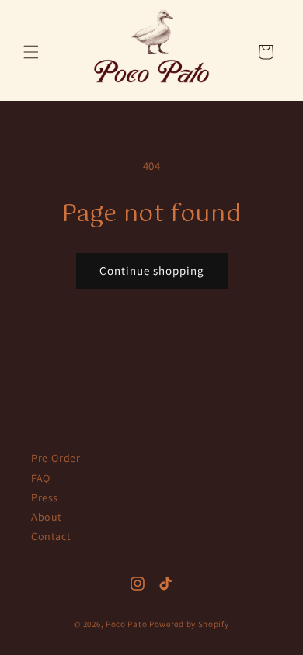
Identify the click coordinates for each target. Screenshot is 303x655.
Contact (51, 536)
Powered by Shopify (189, 624)
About (46, 517)
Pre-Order (55, 458)
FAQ (40, 478)
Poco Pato (126, 624)
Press (44, 497)
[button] (31, 52)
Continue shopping (151, 270)
